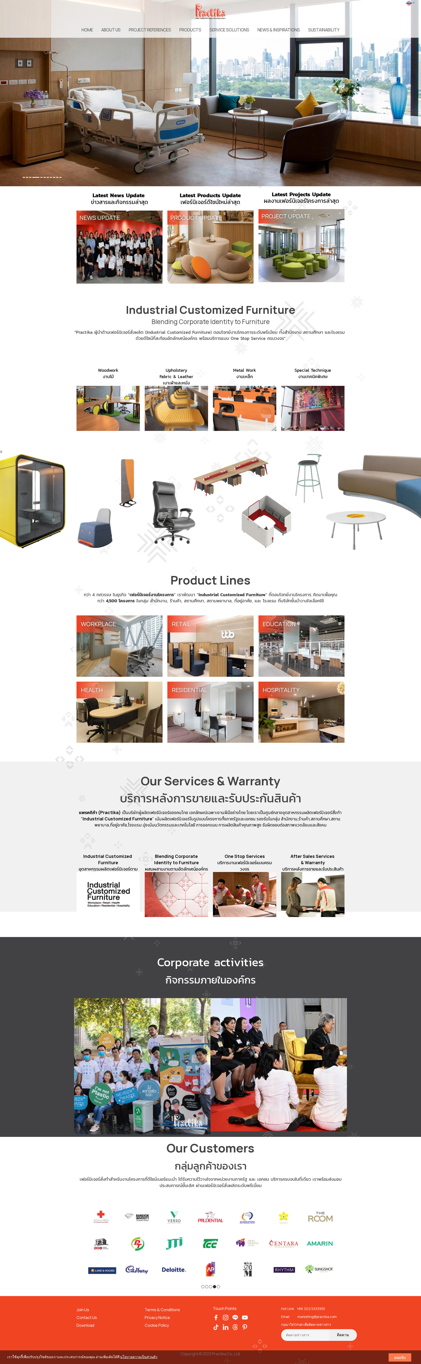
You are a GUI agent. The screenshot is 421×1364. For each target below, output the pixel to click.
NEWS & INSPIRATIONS (279, 30)
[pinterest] (245, 1323)
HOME (87, 30)
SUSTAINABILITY (323, 30)
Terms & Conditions (163, 1306)
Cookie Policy (157, 1322)
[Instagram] (226, 1313)
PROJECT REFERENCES (150, 30)
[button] (31, 93)
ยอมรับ (400, 1357)
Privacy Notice (157, 1314)
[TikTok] (216, 1323)
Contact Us (87, 1314)
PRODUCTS (190, 30)
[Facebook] (216, 1313)
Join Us (83, 1306)
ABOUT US (111, 30)
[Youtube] (245, 1313)
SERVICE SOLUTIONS (229, 30)
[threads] (235, 1323)
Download (85, 1322)
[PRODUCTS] (210, 501)
